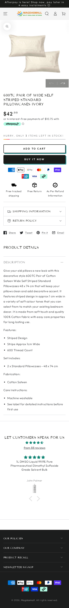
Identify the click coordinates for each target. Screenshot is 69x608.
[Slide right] (63, 83)
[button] (47, 13)
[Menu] (5, 13)
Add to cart (34, 148)
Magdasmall (28, 600)
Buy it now (34, 159)
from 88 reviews (34, 448)
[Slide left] (51, 83)
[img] (34, 442)
